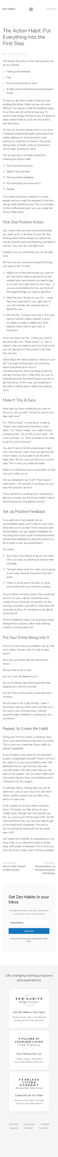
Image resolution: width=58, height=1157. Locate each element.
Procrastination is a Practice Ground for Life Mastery (45, 870)
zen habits (8, 9)
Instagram (29, 1124)
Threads (45, 1124)
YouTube (13, 1124)
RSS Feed (43, 1128)
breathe (52, 9)
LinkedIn (29, 1128)
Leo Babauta (17, 53)
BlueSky (14, 1128)
